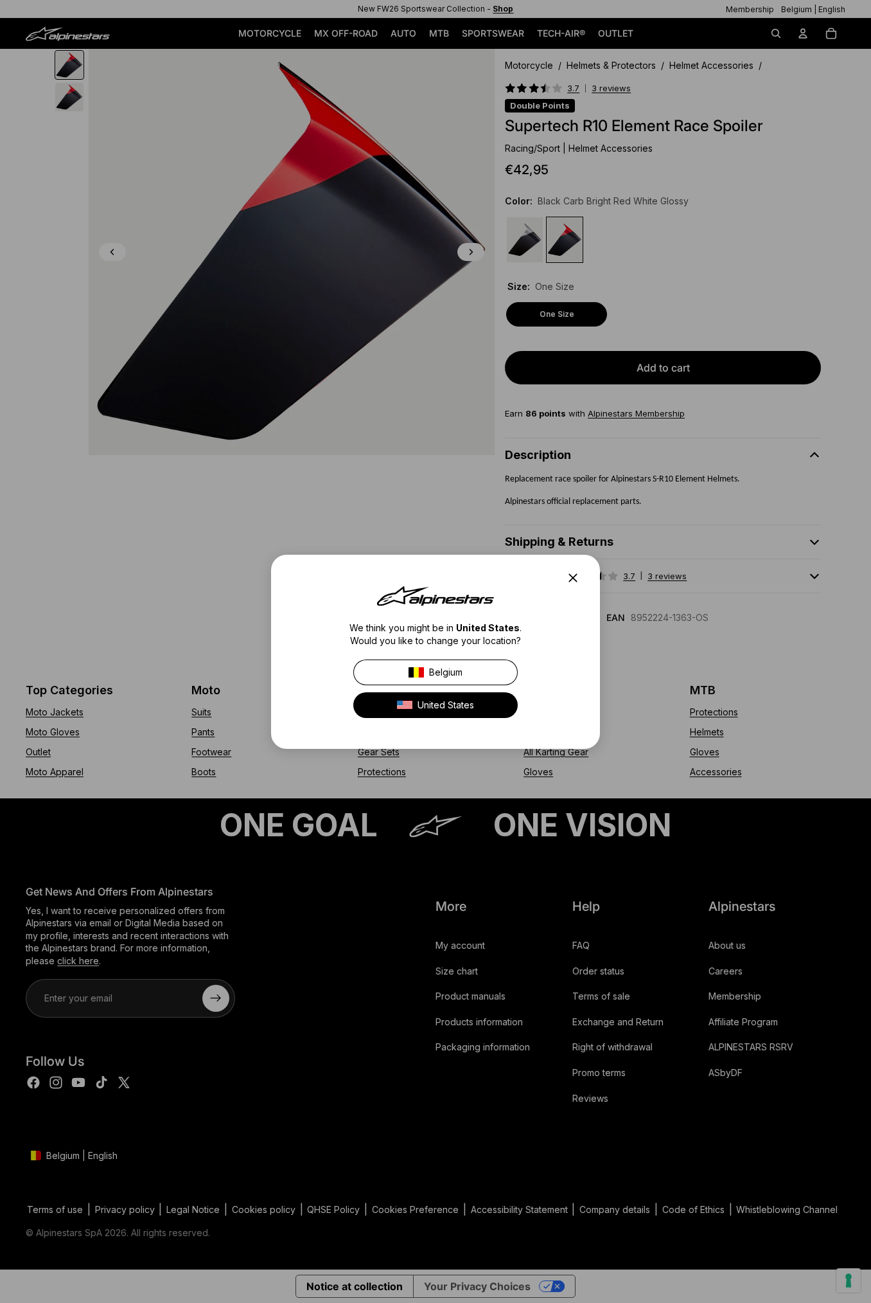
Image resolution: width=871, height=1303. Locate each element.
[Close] (577, 578)
